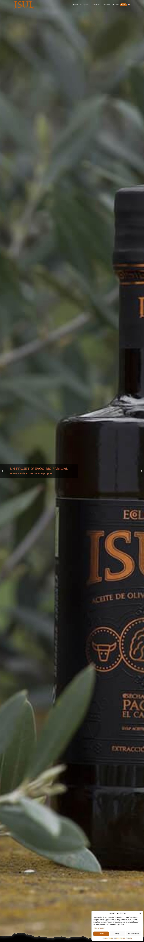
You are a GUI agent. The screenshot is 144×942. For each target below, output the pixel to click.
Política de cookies (108, 938)
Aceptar (101, 933)
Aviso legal (129, 938)
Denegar (117, 933)
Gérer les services (99, 928)
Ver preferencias (133, 933)
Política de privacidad (119, 938)
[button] (140, 913)
